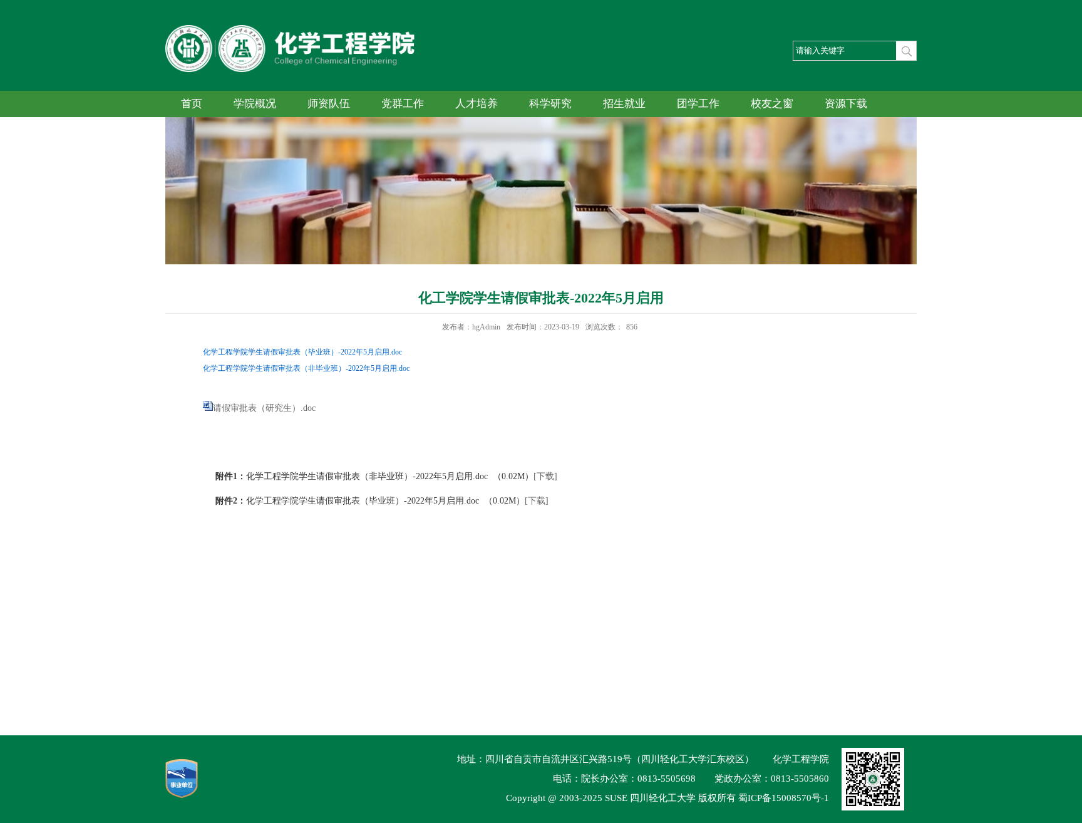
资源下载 (846, 104)
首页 (191, 104)
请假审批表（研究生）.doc (264, 408)
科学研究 (550, 104)
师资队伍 (328, 104)
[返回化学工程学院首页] (290, 29)
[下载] (545, 476)
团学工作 (698, 104)
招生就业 (624, 104)
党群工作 (402, 104)
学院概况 (255, 104)
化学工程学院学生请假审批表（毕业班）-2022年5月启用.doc (302, 352)
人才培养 (476, 104)
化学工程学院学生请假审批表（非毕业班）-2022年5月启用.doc (306, 368)
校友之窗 (772, 104)
